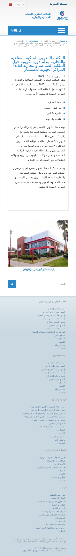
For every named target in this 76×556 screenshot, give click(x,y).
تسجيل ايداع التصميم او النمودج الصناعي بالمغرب (43, 413)
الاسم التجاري (59, 464)
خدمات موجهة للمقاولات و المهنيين (49, 528)
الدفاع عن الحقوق (57, 325)
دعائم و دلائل (59, 345)
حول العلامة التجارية (56, 309)
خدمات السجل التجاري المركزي (51, 467)
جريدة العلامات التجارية (55, 328)
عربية (19, 4)
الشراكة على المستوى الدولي (52, 515)
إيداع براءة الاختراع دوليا (54, 372)
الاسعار (62, 342)
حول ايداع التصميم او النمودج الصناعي (48, 407)
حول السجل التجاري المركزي (52, 457)
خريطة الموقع (40, 550)
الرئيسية (64, 41)
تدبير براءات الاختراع (56, 376)
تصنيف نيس (60, 335)
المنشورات (60, 518)
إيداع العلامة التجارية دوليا (54, 318)
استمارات (61, 338)
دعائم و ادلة (60, 440)
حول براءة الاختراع (56, 363)
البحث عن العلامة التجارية (54, 312)
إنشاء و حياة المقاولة (56, 461)
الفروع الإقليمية (58, 508)
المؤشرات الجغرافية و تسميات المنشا (48, 332)
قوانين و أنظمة (58, 477)
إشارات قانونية (58, 550)
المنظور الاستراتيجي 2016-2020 (51, 501)
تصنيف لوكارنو (58, 436)
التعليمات (61, 348)
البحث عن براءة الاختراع (54, 366)
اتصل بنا (61, 531)
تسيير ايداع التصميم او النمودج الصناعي (48, 420)
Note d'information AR (55, 524)
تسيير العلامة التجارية (56, 322)
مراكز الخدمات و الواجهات (53, 511)
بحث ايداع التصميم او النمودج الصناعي (48, 410)
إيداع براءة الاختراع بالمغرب (53, 369)
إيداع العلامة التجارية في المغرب (51, 315)
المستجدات (60, 521)
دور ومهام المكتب (57, 495)
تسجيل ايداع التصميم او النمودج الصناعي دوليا (45, 416)
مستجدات (33, 41)
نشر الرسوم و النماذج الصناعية (51, 426)
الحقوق (27, 550)
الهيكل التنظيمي (58, 498)
